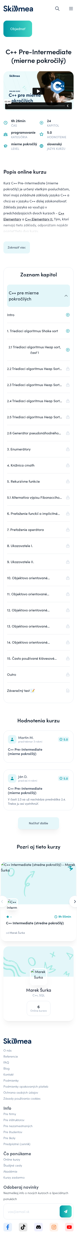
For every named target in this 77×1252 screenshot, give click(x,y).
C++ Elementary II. (39, 219)
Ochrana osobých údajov (20, 1092)
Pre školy (9, 1138)
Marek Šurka (38, 990)
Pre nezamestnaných (18, 1126)
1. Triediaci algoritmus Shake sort (32, 331)
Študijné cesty (12, 1165)
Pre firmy (9, 1114)
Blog (6, 1068)
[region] (38, 901)
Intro (10, 314)
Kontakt (8, 1074)
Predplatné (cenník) (16, 1144)
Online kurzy (11, 1159)
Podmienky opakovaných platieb (25, 1086)
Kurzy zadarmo (14, 1177)
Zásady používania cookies (21, 1098)
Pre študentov (12, 1132)
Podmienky (11, 1080)
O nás (7, 1050)
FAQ (6, 1062)
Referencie (10, 1056)
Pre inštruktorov (13, 1120)
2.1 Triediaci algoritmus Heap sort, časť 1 (35, 350)
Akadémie (10, 1171)
